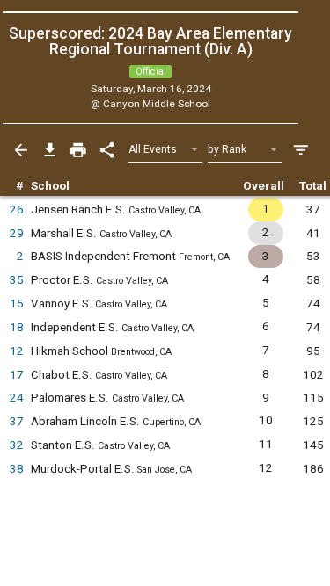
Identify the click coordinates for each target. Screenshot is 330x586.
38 (17, 468)
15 (17, 303)
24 (17, 397)
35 (17, 279)
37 (17, 421)
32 (17, 445)
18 (17, 327)
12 (17, 351)
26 (17, 209)
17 (17, 374)
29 (17, 233)
